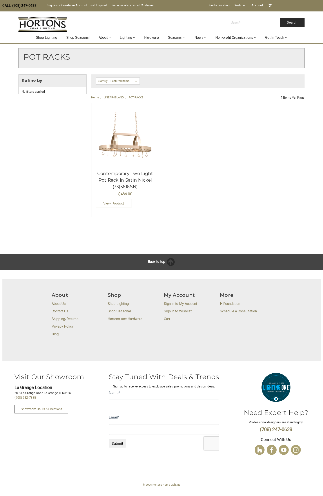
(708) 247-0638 (276, 429)
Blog (55, 334)
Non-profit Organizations (234, 37)
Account (257, 5)
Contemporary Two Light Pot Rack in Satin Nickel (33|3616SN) (125, 180)
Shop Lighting (46, 37)
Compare (123, 143)
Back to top (157, 262)
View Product (113, 203)
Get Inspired (99, 5)
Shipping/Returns (65, 319)
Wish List (240, 5)
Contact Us (60, 311)
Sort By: (103, 81)
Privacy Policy (63, 326)
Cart (167, 319)
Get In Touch (274, 37)
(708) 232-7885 (25, 397)
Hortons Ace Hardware (125, 319)
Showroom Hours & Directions (41, 409)
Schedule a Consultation (238, 311)
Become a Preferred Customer (133, 5)
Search (292, 22)
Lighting (126, 37)
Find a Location (219, 5)
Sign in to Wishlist (178, 311)
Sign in (52, 5)
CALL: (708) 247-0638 (19, 6)
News (198, 37)
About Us (59, 304)
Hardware (151, 37)
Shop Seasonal (77, 37)
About (103, 37)
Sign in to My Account (180, 304)
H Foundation (230, 304)
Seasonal (175, 37)
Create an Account (74, 5)
